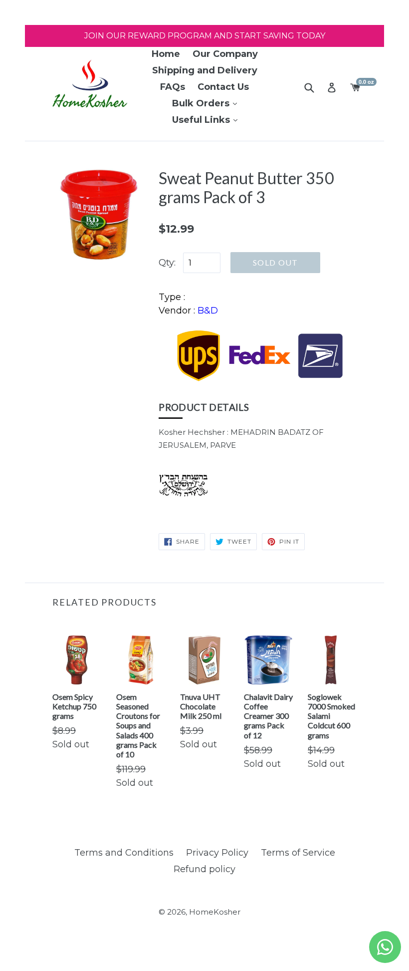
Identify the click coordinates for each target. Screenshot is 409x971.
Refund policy (204, 869)
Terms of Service (298, 852)
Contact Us (223, 86)
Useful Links (202, 119)
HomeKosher (214, 912)
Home (166, 53)
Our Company (225, 53)
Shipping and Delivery (204, 70)
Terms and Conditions (124, 852)
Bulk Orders (202, 103)
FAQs (172, 86)
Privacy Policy (217, 852)
